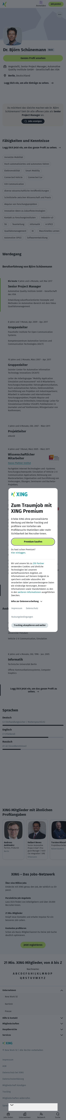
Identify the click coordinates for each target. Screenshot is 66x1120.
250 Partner (38, 563)
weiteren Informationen (29, 592)
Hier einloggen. (18, 552)
